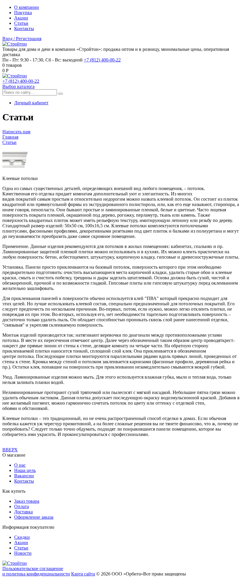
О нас (20, 465)
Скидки (22, 537)
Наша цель (25, 470)
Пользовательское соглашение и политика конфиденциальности (36, 571)
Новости (23, 553)
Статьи (21, 23)
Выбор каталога (18, 86)
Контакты (24, 28)
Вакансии (24, 475)
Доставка (23, 511)
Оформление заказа (33, 517)
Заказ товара (26, 501)
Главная (10, 137)
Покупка (23, 12)
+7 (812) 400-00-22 (102, 59)
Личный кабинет (31, 102)
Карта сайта (83, 573)
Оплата (21, 506)
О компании (26, 7)
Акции (21, 17)
